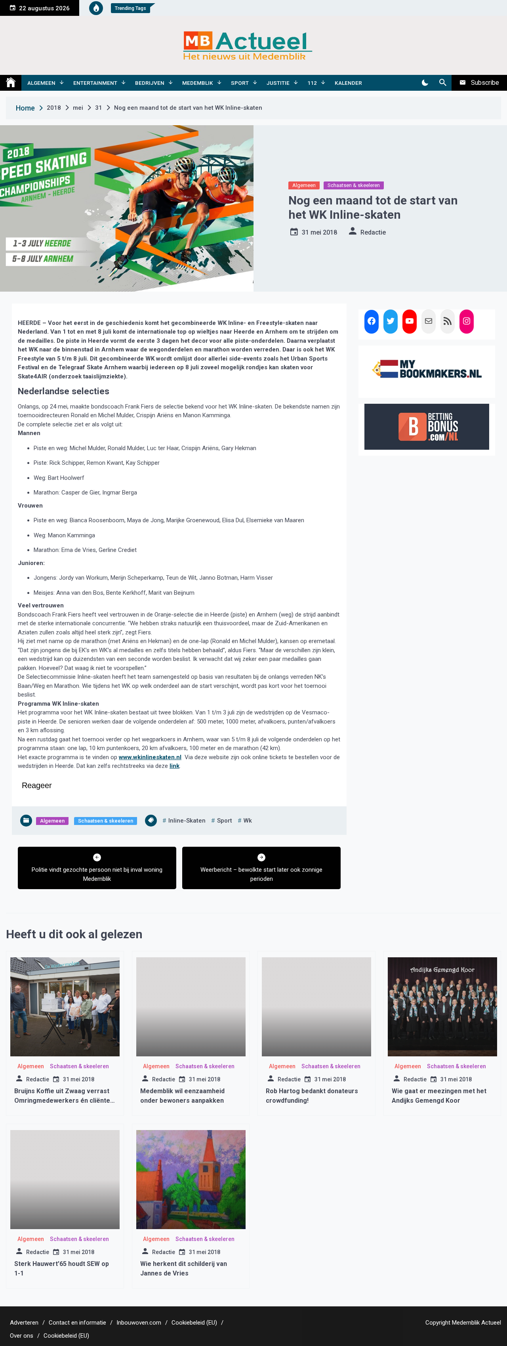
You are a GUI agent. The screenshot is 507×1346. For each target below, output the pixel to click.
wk (248, 820)
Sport (240, 83)
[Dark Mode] (425, 83)
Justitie (278, 83)
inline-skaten (187, 820)
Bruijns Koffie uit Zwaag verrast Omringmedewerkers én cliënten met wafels (64, 1100)
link (174, 765)
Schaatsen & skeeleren (354, 185)
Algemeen (41, 83)
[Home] (10, 83)
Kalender (348, 83)
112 (312, 83)
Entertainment (95, 83)
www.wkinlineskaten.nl (150, 757)
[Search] (443, 83)
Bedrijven (149, 83)
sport (224, 820)
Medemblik (197, 83)
